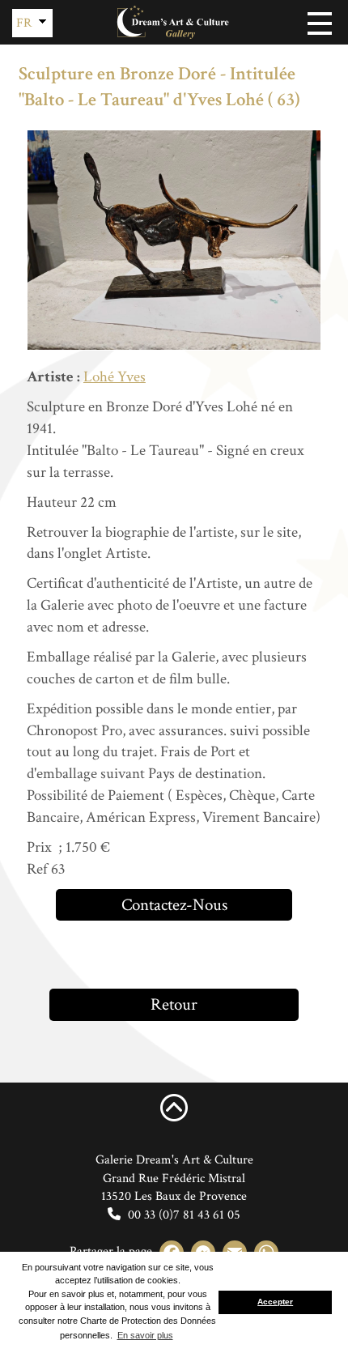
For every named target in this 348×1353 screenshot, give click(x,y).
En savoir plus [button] (145, 1335)
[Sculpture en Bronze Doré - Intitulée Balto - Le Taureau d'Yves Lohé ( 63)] (174, 240)
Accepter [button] (275, 1301)
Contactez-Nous (174, 905)
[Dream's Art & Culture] (174, 22)
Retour (174, 1004)
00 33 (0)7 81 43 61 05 (182, 1214)
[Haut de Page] (174, 1107)
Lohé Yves (114, 377)
